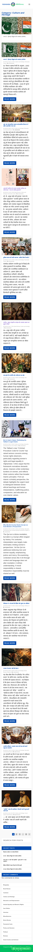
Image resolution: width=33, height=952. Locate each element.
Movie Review (7, 920)
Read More (9, 99)
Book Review (17, 192)
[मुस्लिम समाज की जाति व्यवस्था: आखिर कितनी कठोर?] (16, 246)
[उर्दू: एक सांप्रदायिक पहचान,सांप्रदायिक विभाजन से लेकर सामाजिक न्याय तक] (16, 113)
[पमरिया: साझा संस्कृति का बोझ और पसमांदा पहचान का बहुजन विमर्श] (16, 311)
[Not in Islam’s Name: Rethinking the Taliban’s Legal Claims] (16, 429)
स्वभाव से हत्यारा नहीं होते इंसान (10, 668)
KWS (11, 947)
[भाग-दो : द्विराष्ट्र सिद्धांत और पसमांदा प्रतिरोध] (16, 50)
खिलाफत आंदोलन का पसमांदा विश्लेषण (10, 852)
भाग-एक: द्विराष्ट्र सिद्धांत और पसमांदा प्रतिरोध (12, 869)
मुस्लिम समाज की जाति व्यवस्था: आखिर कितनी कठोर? (16, 257)
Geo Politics (14, 445)
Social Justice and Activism (10, 939)
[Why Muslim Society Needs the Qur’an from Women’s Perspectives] (16, 514)
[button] (21, 948)
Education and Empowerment (11, 900)
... (23, 834)
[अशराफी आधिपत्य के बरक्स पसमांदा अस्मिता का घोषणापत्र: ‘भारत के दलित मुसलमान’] (16, 177)
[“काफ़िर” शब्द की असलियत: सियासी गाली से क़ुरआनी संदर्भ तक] (16, 798)
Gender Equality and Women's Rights (20, 530)
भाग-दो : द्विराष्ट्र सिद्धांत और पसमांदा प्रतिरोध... (14, 36)
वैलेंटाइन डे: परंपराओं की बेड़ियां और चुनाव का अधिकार (16, 603)
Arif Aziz (6, 61)
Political (26, 605)
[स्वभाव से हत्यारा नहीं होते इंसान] (16, 657)
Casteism (5, 892)
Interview (5, 912)
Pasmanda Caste (11, 193)
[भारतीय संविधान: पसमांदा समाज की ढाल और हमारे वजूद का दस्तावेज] (16, 735)
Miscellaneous (7, 916)
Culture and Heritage (19, 61)
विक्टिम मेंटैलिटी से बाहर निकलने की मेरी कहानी (12, 865)
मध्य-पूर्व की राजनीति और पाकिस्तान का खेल (13, 375)
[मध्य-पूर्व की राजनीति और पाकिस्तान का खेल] (16, 363)
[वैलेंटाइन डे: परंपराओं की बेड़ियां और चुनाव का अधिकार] (16, 592)
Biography (6, 885)
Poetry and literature (8, 928)
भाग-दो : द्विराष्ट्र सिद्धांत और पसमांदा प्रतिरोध (14, 59)
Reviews (5, 936)
